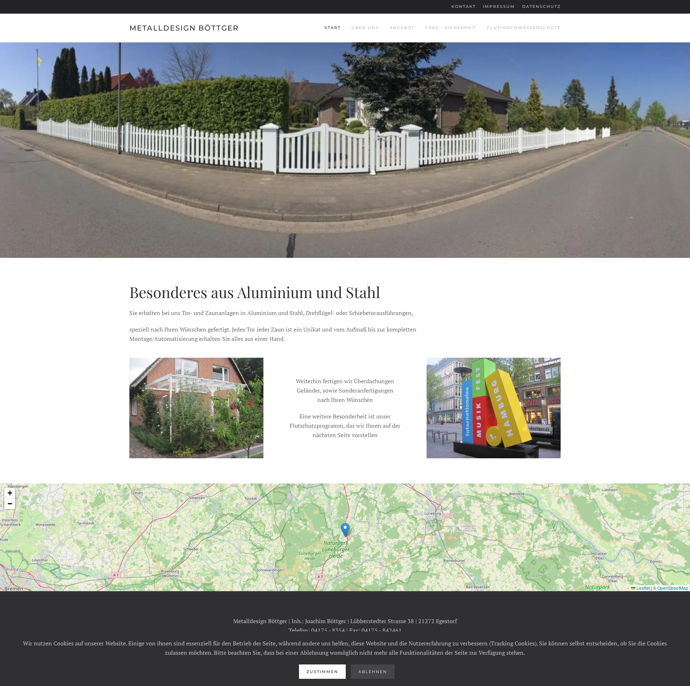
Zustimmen (322, 671)
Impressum (499, 6)
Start (333, 27)
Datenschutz (541, 6)
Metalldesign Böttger (184, 28)
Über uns (365, 27)
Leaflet (642, 588)
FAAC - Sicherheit (450, 27)
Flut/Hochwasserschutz (524, 27)
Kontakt (463, 6)
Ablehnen (372, 671)
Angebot (402, 27)
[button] (345, 530)
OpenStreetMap (672, 588)
